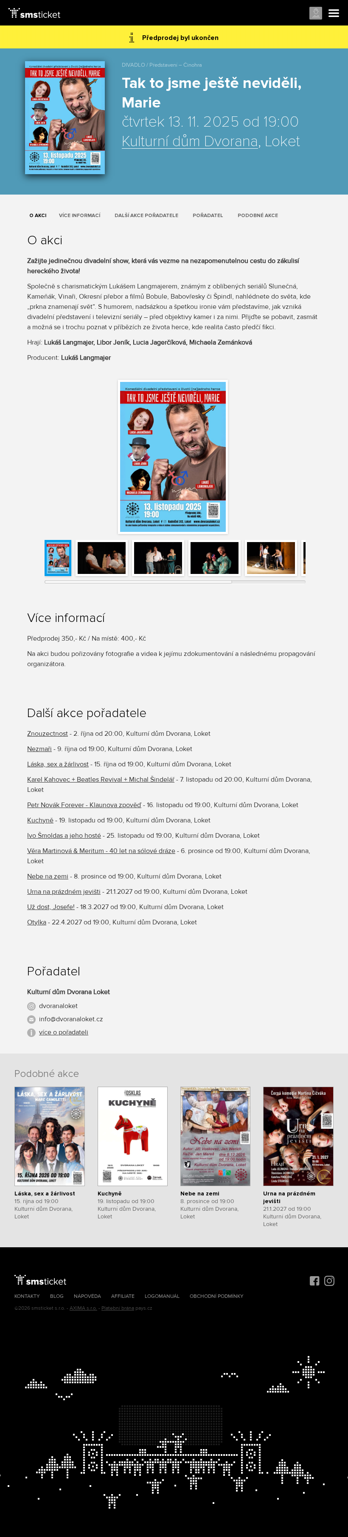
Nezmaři (39, 749)
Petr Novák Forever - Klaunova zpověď (84, 805)
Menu (334, 13)
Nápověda (87, 1296)
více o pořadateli (63, 1032)
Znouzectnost (47, 733)
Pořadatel (208, 215)
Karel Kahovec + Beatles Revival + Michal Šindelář (100, 779)
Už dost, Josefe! (51, 907)
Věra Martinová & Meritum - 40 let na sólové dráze (101, 851)
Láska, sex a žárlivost (58, 764)
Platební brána (117, 1308)
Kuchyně (40, 820)
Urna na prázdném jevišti (64, 891)
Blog (57, 1296)
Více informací (79, 215)
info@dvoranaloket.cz (71, 1019)
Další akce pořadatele (146, 215)
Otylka (36, 922)
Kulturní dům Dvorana (190, 142)
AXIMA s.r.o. (83, 1308)
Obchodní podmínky (217, 1296)
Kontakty (27, 1296)
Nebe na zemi (47, 876)
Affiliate (123, 1296)
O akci (37, 215)
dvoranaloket (58, 1006)
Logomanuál (162, 1296)
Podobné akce (258, 215)
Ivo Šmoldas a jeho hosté (64, 835)
